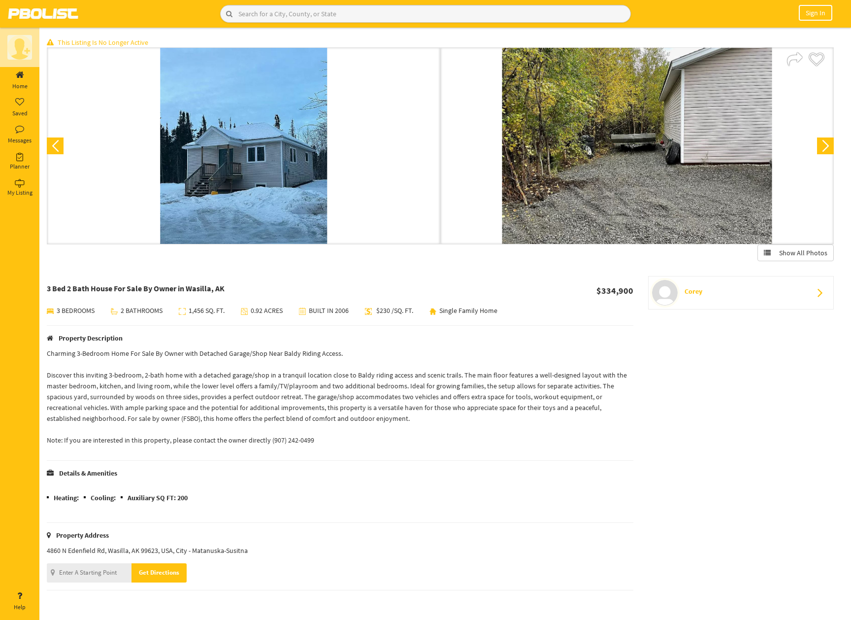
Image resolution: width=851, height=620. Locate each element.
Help (20, 607)
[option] (243, 145)
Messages (20, 140)
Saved (20, 113)
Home (20, 86)
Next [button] (825, 146)
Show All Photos (801, 252)
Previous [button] (55, 146)
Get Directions (159, 572)
